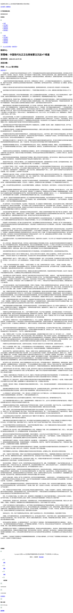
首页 (4, 23)
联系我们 (5, 30)
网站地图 (41, 557)
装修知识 (5, 27)
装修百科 (5, 28)
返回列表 (3, 70)
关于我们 (5, 25)
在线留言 (3, 596)
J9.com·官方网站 (7, 46)
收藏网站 (8, 6)
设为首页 (3, 6)
